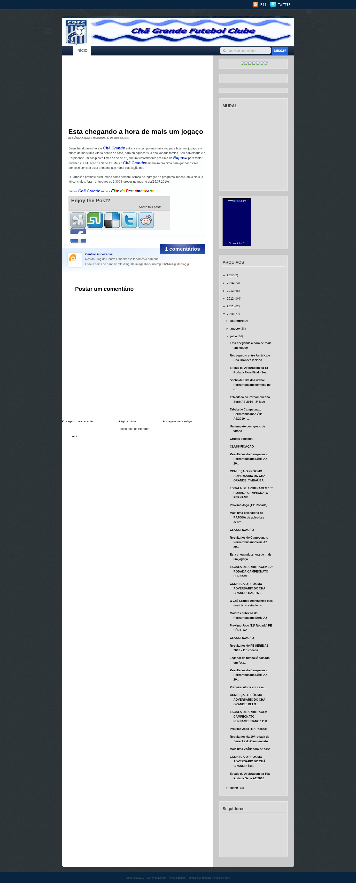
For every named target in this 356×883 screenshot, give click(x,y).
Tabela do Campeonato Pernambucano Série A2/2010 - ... (246, 414)
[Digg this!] (78, 220)
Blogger (143, 429)
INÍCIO (82, 50)
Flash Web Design (155, 877)
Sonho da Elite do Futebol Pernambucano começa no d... (250, 385)
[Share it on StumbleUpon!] (95, 220)
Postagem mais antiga (177, 421)
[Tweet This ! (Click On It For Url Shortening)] (129, 220)
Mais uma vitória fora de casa (250, 749)
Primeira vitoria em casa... (248, 687)
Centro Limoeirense (99, 254)
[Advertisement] (134, 93)
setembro (237, 321)
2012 (230, 298)
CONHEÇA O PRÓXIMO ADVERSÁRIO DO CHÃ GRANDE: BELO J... (247, 699)
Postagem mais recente (77, 421)
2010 (230, 314)
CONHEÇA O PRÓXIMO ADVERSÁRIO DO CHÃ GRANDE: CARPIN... (247, 588)
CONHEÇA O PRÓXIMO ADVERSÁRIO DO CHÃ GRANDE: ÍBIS (247, 761)
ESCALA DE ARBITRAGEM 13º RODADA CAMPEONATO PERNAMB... (251, 493)
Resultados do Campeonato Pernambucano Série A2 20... (249, 459)
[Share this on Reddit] (146, 220)
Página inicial (128, 421)
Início (74, 436)
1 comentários (182, 249)
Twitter (284, 4)
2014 (230, 283)
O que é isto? (237, 243)
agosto (235, 328)
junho (234, 788)
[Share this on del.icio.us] (112, 220)
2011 (230, 306)
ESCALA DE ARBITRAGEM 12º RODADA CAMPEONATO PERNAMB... (251, 571)
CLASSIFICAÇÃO (242, 446)
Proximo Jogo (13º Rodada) (248, 505)
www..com (237, 200)
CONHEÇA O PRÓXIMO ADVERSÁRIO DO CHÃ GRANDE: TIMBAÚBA (247, 476)
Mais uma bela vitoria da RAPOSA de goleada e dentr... (247, 517)
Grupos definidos (241, 439)
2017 (230, 275)
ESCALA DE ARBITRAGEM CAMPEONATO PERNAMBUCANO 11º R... (249, 716)
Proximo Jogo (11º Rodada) (248, 729)
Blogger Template (188, 877)
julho (234, 336)
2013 (230, 291)
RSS (263, 4)
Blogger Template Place (216, 877)
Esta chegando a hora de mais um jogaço (135, 131)
